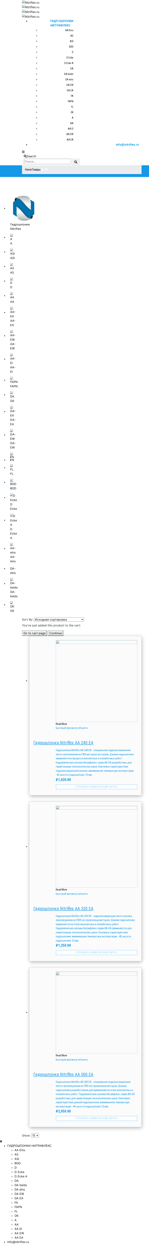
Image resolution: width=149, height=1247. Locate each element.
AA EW (69, 134)
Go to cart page (34, 633)
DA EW (70, 84)
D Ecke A (68, 63)
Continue (55, 633)
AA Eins (69, 30)
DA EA (70, 90)
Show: (26, 1135)
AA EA (70, 139)
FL (72, 106)
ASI (71, 41)
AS (71, 35)
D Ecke (70, 57)
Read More (61, 724)
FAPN (70, 101)
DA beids (68, 74)
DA (71, 68)
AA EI (70, 128)
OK (72, 112)
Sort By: (27, 619)
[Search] (76, 161)
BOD (71, 46)
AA (71, 123)
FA (72, 95)
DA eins (69, 79)
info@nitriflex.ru (127, 144)
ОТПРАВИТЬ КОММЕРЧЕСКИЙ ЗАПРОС (96, 786)
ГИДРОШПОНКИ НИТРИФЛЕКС (61, 23)
